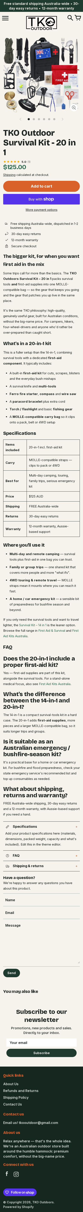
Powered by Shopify (18, 1207)
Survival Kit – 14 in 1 (32, 625)
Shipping (9, 175)
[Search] (70, 18)
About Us (11, 1084)
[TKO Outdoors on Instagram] (16, 1175)
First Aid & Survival (51, 631)
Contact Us (12, 1104)
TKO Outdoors (43, 1202)
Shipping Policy (16, 1097)
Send (11, 973)
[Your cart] (77, 18)
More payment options (41, 209)
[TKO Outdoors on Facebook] (6, 1175)
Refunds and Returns (21, 1091)
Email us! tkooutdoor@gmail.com (30, 1123)
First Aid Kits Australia (54, 684)
